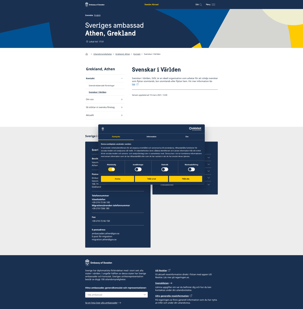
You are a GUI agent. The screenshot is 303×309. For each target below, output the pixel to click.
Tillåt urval (151, 179)
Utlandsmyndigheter (102, 54)
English (97, 15)
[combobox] (116, 295)
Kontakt (136, 54)
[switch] (138, 169)
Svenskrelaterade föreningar (102, 85)
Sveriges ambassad (114, 29)
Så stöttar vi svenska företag (100, 107)
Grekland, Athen (122, 54)
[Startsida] (87, 54)
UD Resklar (161, 270)
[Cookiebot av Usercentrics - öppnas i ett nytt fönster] (191, 129)
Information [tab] (151, 137)
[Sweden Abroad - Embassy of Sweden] (97, 4)
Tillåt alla (185, 179)
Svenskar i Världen (97, 92)
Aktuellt (90, 115)
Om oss (90, 99)
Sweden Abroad (151, 4)
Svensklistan (162, 283)
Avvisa (117, 179)
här (133, 84)
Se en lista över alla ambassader (101, 302)
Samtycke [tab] (116, 137)
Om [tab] (186, 137)
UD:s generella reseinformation (172, 295)
